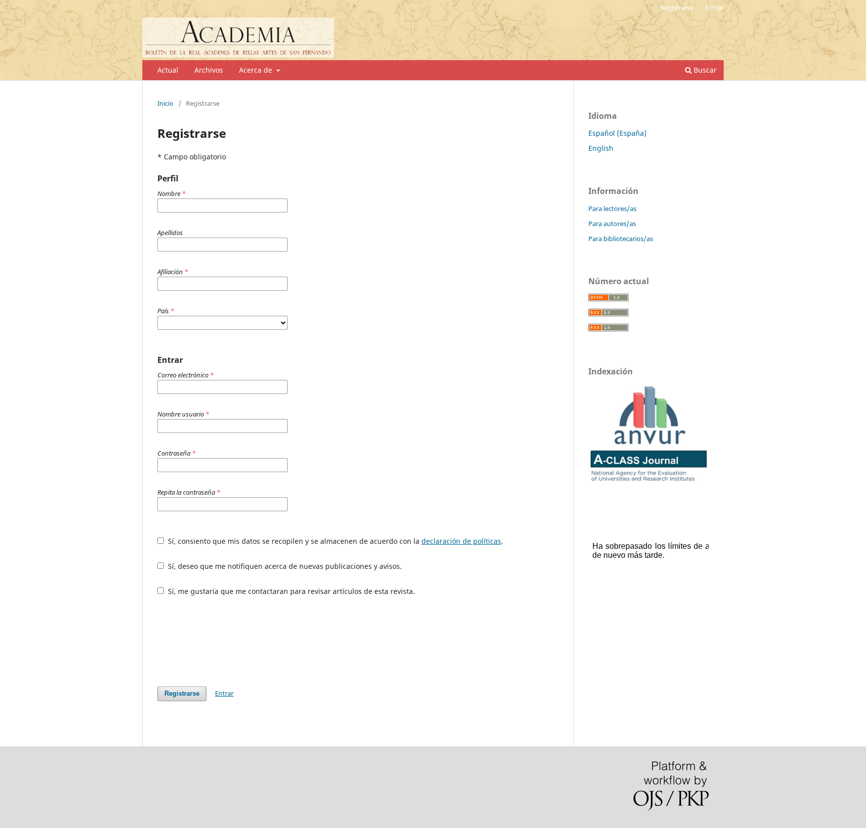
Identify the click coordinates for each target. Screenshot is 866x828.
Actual (167, 70)
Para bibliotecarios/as (620, 238)
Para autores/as (612, 223)
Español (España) (617, 133)
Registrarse (677, 7)
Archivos (208, 70)
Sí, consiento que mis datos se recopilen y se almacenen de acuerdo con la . (334, 541)
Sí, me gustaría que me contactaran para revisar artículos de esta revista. (290, 591)
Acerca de (256, 70)
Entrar (714, 7)
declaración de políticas (461, 541)
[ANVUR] (648, 481)
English (600, 148)
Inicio (165, 103)
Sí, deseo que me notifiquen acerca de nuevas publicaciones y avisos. (284, 566)
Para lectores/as (612, 208)
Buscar (704, 70)
